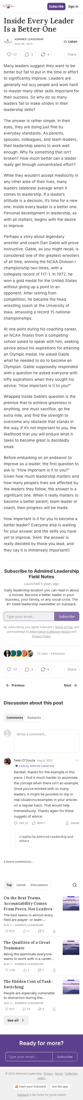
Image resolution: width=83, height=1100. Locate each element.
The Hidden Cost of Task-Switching (28, 984)
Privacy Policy (41, 636)
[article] (41, 914)
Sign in (73, 6)
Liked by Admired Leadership (36, 765)
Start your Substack (32, 1086)
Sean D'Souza (24, 760)
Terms (59, 1074)
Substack (23, 1095)
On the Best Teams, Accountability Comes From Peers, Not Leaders (28, 903)
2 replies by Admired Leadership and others (46, 839)
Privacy (48, 1074)
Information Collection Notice (50, 631)
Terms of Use (64, 627)
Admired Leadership (29, 39)
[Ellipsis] (77, 760)
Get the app (60, 1086)
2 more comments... (19, 862)
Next (67, 685)
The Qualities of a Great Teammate (27, 945)
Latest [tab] (21, 885)
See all (13, 1020)
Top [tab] (9, 885)
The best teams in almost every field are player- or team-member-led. (28, 917)
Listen (72, 41)
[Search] (74, 885)
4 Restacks (57, 653)
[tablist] (24, 717)
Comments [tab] (14, 718)
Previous (18, 685)
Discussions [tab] (39, 885)
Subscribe (56, 6)
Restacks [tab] (34, 718)
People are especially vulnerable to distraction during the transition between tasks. (29, 995)
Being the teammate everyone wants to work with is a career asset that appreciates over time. (29, 956)
